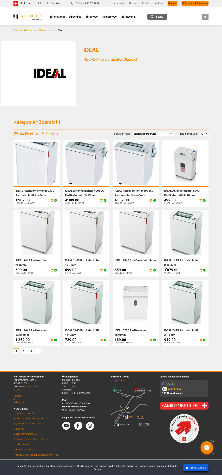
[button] (184, 388)
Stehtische (18, 428)
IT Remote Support (22, 460)
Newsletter (18, 396)
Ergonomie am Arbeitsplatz (27, 423)
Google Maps (117, 380)
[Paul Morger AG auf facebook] (79, 428)
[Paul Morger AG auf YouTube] (68, 428)
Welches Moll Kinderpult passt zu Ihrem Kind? (36, 455)
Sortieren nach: (122, 133)
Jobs (16, 399)
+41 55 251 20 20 (30, 386)
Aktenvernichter (47, 30)
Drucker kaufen (21, 444)
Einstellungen (197, 468)
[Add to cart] (51, 200)
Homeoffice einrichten (24, 413)
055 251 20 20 (88, 3)
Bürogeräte (31, 30)
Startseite (18, 30)
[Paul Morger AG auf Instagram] (91, 428)
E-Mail (16, 389)
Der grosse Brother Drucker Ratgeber (31, 439)
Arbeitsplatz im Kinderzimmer (28, 418)
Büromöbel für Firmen (24, 449)
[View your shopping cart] (205, 17)
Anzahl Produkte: (188, 133)
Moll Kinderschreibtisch (25, 434)
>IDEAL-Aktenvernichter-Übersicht (111, 59)
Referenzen (19, 402)
